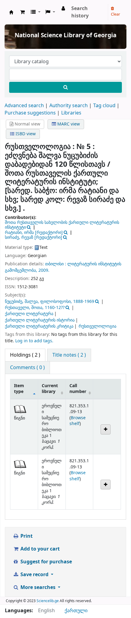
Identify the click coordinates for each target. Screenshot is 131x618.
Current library (50, 389)
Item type (19, 389)
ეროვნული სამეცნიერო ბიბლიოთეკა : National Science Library (11, 12)
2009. (43, 270)
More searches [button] (38, 587)
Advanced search (24, 105)
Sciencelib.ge (48, 601)
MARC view (68, 124)
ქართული (76, 610)
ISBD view (25, 134)
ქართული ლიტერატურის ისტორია (40, 320)
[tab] (69, 355)
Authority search (68, 105)
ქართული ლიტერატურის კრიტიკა (39, 326)
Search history (80, 12)
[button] (22, 12)
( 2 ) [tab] (25, 355)
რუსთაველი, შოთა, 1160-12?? (35, 307)
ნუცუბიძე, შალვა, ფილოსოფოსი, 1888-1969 (49, 301)
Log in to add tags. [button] (34, 341)
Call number (77, 389)
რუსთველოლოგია (97, 326)
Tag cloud (104, 105)
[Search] (65, 87)
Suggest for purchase (45, 561)
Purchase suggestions (30, 113)
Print (26, 536)
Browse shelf (77, 421)
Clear (115, 14)
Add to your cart (39, 549)
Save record (34, 574)
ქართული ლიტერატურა (29, 314)
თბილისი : (56, 264)
